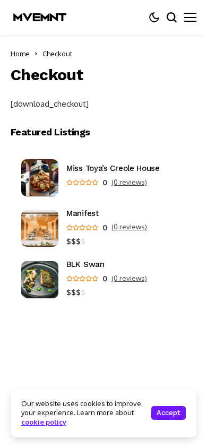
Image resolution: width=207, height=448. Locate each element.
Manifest (82, 214)
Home (20, 53)
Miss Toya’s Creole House (113, 169)
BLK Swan (85, 265)
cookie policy (43, 422)
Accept (168, 413)
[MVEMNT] (40, 17)
